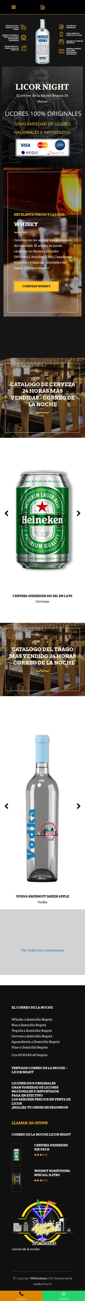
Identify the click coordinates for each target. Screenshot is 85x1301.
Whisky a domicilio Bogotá (32, 1019)
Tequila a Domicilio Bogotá (32, 1031)
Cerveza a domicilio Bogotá (32, 1036)
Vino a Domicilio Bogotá (30, 1047)
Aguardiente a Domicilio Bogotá (36, 1042)
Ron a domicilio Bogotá (29, 1025)
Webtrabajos (38, 1278)
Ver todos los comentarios (42, 950)
